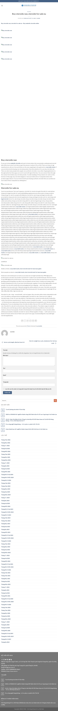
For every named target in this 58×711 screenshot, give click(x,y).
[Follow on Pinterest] (9, 659)
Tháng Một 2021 (5, 596)
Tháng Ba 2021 (5, 590)
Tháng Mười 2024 (6, 480)
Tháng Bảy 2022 (5, 546)
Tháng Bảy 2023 (5, 523)
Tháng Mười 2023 (6, 515)
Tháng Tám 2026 (5, 440)
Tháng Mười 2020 (6, 604)
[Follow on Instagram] (4, 659)
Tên (4, 368)
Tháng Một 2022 (5, 561)
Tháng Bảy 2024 (5, 489)
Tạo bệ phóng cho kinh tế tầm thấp (15, 409)
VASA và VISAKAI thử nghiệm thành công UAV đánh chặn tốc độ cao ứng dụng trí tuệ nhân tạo (31, 414)
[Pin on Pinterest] (33, 320)
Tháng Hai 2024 (5, 503)
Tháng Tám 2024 (5, 486)
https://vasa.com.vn (11, 671)
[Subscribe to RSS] (11, 659)
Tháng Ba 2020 (5, 624)
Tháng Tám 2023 (5, 520)
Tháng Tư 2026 (5, 445)
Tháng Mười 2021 (6, 570)
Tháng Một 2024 (5, 506)
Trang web (5, 382)
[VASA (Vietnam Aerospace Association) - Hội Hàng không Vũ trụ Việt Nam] (29, 5)
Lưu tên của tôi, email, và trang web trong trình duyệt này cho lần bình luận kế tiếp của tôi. (28, 389)
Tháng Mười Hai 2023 (7, 509)
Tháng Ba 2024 (5, 500)
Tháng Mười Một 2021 (7, 567)
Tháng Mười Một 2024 (7, 477)
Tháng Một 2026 (5, 451)
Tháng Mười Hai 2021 (7, 564)
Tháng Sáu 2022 (5, 549)
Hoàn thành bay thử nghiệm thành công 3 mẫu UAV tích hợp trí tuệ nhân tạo (26, 429)
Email (4, 375)
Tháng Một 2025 (5, 471)
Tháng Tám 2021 (5, 575)
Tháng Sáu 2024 (5, 492)
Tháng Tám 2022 (5, 544)
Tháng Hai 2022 (5, 558)
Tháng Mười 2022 (6, 541)
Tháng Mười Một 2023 (7, 512)
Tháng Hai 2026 (5, 448)
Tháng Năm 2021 (5, 584)
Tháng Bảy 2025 (5, 457)
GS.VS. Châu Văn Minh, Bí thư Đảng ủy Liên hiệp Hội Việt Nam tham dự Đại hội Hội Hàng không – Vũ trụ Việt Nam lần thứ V (30, 420)
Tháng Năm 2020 (5, 619)
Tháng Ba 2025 (5, 466)
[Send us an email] (7, 659)
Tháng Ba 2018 (5, 642)
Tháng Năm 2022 (5, 552)
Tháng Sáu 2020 (5, 616)
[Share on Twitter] (27, 320)
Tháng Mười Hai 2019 (7, 633)
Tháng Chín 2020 (5, 607)
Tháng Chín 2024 (5, 483)
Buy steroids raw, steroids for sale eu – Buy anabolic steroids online (20, 23)
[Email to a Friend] (30, 320)
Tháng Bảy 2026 (5, 442)
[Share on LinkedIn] (36, 320)
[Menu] (2, 5)
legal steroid (4, 199)
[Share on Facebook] (25, 320)
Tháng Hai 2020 (5, 627)
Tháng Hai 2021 (5, 593)
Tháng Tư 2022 (5, 555)
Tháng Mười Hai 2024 (7, 474)
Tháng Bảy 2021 (5, 578)
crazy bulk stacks (50, 167)
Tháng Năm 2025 (5, 460)
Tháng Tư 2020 (5, 622)
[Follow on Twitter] (5, 659)
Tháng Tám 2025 (5, 454)
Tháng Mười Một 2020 (7, 601)
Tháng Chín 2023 (5, 518)
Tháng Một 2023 (5, 532)
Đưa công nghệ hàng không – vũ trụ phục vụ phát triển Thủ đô (22, 424)
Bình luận (5, 355)
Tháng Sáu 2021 (5, 581)
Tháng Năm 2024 (5, 494)
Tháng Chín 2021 (5, 572)
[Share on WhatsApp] (22, 320)
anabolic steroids (15, 163)
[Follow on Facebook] (2, 659)
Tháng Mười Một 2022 (7, 538)
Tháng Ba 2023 (5, 529)
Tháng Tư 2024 (5, 497)
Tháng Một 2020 (5, 630)
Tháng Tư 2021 (5, 587)
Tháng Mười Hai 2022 (7, 535)
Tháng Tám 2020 (5, 610)
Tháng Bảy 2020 (5, 613)
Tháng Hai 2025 (5, 468)
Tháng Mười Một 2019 (7, 636)
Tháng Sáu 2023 (5, 526)
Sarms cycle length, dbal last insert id (14, 342)
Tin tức (29, 11)
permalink (39, 326)
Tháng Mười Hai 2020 (7, 598)
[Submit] (55, 400)
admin (38, 18)
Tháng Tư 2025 (5, 463)
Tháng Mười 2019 (6, 639)
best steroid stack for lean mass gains (30, 268)
